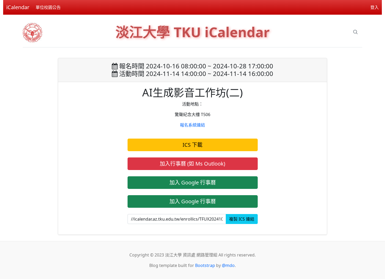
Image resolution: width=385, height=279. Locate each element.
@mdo (228, 265)
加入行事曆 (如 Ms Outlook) (192, 163)
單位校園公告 (48, 7)
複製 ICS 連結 (241, 219)
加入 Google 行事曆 (192, 182)
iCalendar (17, 7)
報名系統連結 (192, 125)
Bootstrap (205, 265)
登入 (374, 7)
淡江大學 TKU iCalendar (193, 32)
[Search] (355, 32)
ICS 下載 (192, 144)
